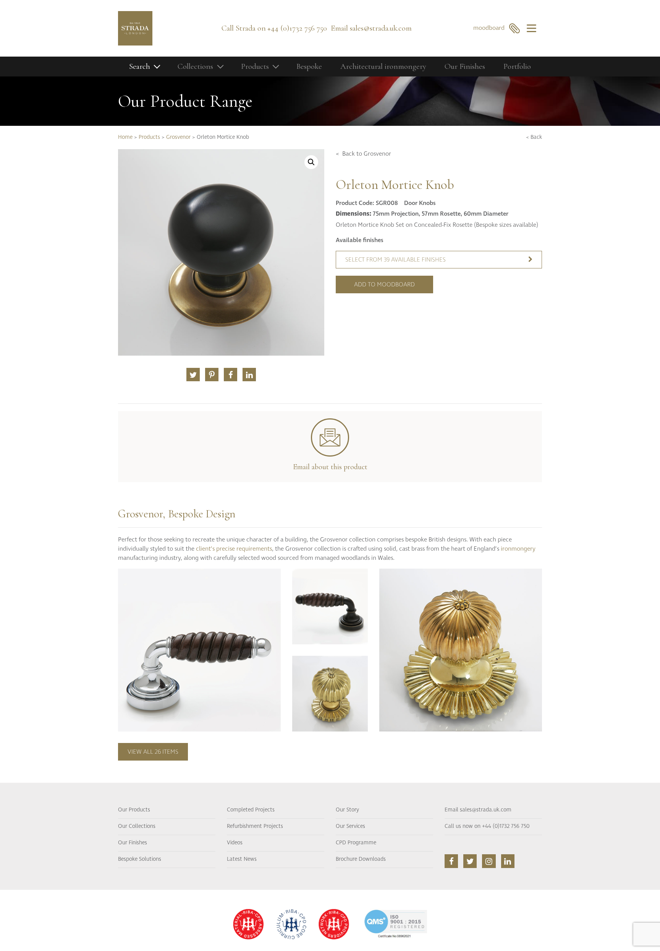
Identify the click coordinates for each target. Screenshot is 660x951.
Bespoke (309, 66)
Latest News (242, 859)
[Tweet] (193, 374)
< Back (534, 137)
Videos (235, 843)
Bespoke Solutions (139, 859)
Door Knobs (420, 203)
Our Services (350, 826)
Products (149, 137)
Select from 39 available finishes (395, 259)
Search (139, 66)
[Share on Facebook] (230, 374)
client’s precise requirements (234, 549)
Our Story (347, 810)
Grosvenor (178, 137)
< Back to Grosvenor (363, 154)
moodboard (491, 28)
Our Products (134, 810)
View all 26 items (153, 752)
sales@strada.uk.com (381, 28)
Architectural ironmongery (383, 66)
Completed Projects (251, 810)
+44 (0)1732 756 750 (297, 28)
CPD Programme (356, 843)
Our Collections (136, 826)
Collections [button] (195, 66)
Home (125, 137)
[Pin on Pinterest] (211, 374)
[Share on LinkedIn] (249, 374)
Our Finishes (465, 66)
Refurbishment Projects (255, 826)
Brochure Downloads (361, 859)
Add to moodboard (384, 284)
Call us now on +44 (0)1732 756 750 (487, 826)
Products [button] (255, 66)
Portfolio (517, 66)
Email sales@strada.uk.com (478, 810)
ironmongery (518, 549)
